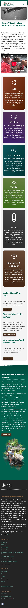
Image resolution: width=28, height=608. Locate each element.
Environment (4, 579)
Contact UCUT (8, 358)
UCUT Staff (4, 545)
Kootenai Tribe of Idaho (7, 564)
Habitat (3, 581)
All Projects (7, 309)
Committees (4, 547)
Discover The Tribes (9, 334)
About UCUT (4, 542)
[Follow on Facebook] (2, 604)
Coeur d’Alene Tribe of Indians (9, 561)
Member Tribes (5, 550)
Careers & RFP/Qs (6, 596)
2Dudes (8, 534)
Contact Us (4, 593)
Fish (2, 574)
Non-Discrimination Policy (8, 599)
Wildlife (3, 576)
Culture (3, 584)
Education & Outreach (7, 586)
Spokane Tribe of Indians (7, 556)
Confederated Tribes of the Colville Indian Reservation (12, 553)
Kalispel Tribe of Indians (7, 559)
